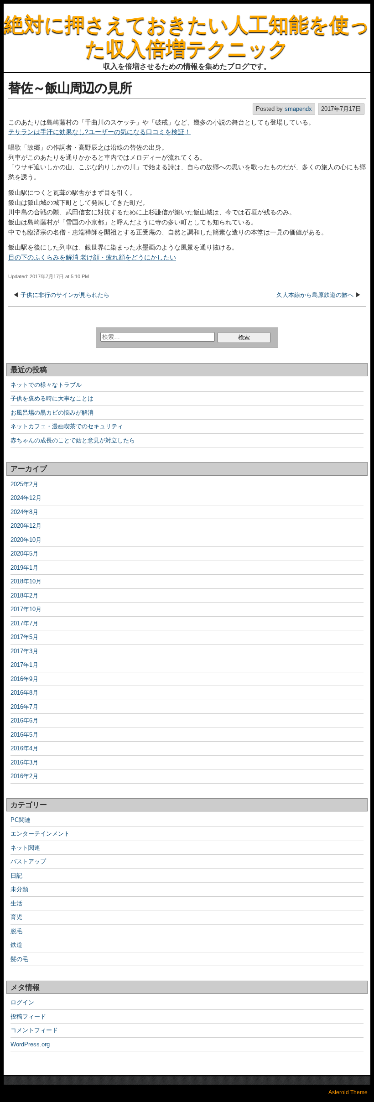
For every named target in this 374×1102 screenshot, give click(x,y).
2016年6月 (24, 720)
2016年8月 (24, 692)
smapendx (298, 108)
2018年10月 (26, 581)
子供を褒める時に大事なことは (52, 398)
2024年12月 (26, 497)
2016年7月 (24, 706)
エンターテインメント (40, 833)
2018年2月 (24, 595)
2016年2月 (24, 776)
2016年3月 (24, 762)
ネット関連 (25, 847)
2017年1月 (24, 664)
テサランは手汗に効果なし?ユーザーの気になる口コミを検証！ (99, 131)
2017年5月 (24, 637)
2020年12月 (26, 525)
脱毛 (16, 931)
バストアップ (28, 861)
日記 (16, 875)
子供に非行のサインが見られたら (65, 294)
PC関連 (20, 819)
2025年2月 (24, 484)
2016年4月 (24, 748)
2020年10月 (26, 539)
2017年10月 (26, 609)
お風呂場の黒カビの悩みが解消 (52, 412)
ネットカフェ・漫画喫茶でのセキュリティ (66, 426)
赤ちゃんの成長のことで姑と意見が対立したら (72, 440)
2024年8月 (24, 512)
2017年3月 (24, 651)
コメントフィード (34, 1030)
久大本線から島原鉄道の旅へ (314, 294)
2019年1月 (24, 567)
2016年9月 (24, 679)
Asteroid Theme (348, 1092)
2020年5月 (24, 553)
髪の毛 (19, 959)
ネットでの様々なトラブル (46, 384)
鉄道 (16, 944)
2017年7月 (24, 623)
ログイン (22, 1002)
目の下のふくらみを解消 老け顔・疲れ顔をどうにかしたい (92, 257)
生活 (16, 903)
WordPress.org (30, 1044)
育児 (16, 917)
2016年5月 (24, 734)
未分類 (19, 889)
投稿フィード (28, 1016)
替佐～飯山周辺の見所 (70, 88)
